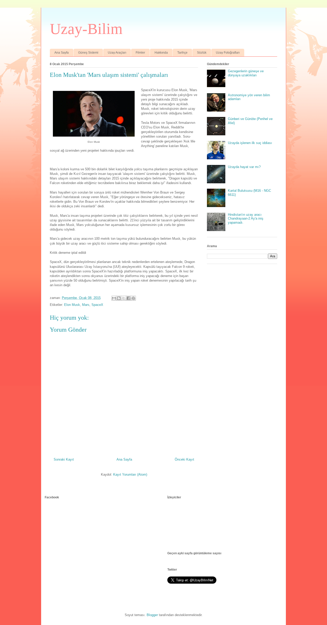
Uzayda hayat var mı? (244, 167)
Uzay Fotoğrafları (228, 52)
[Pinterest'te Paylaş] (133, 298)
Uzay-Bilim (86, 28)
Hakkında (161, 52)
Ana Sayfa (61, 52)
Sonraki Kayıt (64, 459)
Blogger (152, 615)
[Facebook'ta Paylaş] (128, 298)
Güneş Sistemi (88, 52)
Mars (85, 305)
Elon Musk (72, 305)
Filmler (140, 52)
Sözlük (201, 52)
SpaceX (97, 305)
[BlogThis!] (118, 298)
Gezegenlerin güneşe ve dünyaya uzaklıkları (246, 73)
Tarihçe (182, 52)
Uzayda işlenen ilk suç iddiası (250, 143)
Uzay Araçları (117, 52)
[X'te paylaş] (123, 298)
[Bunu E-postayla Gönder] (113, 298)
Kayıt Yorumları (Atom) (130, 474)
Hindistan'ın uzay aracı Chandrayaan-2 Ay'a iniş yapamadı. (245, 218)
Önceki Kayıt (184, 459)
